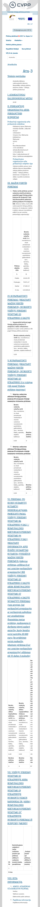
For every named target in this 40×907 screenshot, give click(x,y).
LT (32, 24)
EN (28, 24)
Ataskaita (12, 57)
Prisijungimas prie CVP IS (22, 30)
